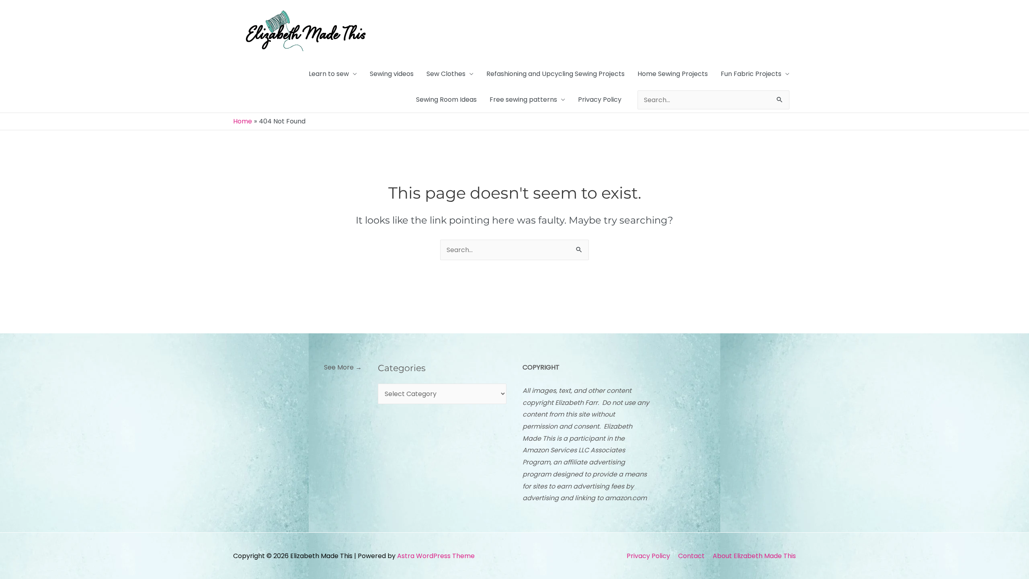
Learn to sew (329, 73)
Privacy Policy (599, 99)
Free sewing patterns (523, 99)
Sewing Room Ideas (446, 99)
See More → (343, 367)
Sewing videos (392, 73)
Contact (691, 556)
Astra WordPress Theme (436, 556)
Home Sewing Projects (672, 73)
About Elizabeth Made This (754, 556)
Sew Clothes (445, 73)
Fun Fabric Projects (751, 73)
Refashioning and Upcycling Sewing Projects (555, 73)
